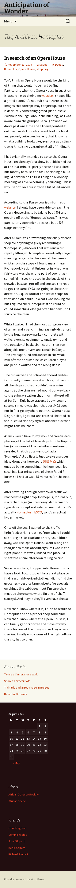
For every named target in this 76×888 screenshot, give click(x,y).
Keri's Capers (16, 848)
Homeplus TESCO (29, 512)
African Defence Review (23, 794)
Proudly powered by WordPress (24, 879)
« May (16, 763)
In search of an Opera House (34, 58)
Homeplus (10, 69)
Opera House (26, 69)
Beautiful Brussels (15, 694)
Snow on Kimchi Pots (17, 681)
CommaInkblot (17, 835)
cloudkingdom (17, 828)
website (47, 95)
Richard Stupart (18, 854)
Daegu (43, 64)
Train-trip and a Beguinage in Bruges (26, 687)
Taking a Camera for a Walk (21, 674)
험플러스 (49, 461)
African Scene (17, 801)
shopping (42, 69)
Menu (8, 21)
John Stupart (16, 841)
